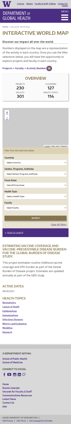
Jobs (4, 406)
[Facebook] (4, 374)
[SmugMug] (24, 375)
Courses (20, 4)
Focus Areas (10, 180)
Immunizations (10, 315)
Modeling (7, 328)
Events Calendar (11, 388)
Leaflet (47, 146)
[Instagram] (15, 374)
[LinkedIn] (19, 374)
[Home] (16, 15)
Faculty (8, 202)
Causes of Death (10, 307)
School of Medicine (12, 362)
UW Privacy (7, 421)
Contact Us (63, 4)
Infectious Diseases (12, 319)
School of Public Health (14, 358)
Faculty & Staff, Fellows (45, 4)
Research (7, 332)
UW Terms (21, 421)
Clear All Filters (59, 224)
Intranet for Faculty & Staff (17, 391)
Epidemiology (9, 311)
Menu (65, 11)
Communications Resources (17, 395)
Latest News (9, 399)
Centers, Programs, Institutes (19, 168)
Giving (65, 6)
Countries (9, 157)
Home (5, 26)
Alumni (29, 4)
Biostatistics (9, 302)
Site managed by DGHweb (40, 421)
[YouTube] (9, 374)
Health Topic (10, 191)
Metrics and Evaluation (14, 324)
